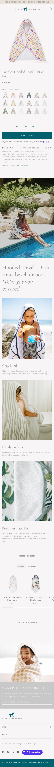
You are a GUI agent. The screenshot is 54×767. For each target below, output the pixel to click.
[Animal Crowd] (44, 112)
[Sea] (30, 96)
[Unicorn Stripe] (37, 112)
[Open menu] (6, 9)
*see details (43, 2)
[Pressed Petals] (14, 112)
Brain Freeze (22, 165)
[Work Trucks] (6, 96)
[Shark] (6, 104)
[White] (22, 112)
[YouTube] (18, 752)
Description (8, 148)
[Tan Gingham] (45, 104)
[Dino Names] (37, 96)
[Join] (50, 701)
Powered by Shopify (38, 763)
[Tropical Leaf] (6, 112)
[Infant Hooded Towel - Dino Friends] (35, 583)
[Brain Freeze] (22, 96)
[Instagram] (13, 752)
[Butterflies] (45, 96)
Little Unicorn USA (13, 763)
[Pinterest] (8, 752)
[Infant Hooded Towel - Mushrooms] (12, 583)
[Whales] (37, 104)
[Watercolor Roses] (14, 96)
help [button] (4, 734)
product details (31, 148)
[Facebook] (3, 752)
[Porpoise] (30, 112)
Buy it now (27, 135)
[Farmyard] (22, 104)
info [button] (4, 727)
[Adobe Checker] (14, 104)
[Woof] (30, 104)
